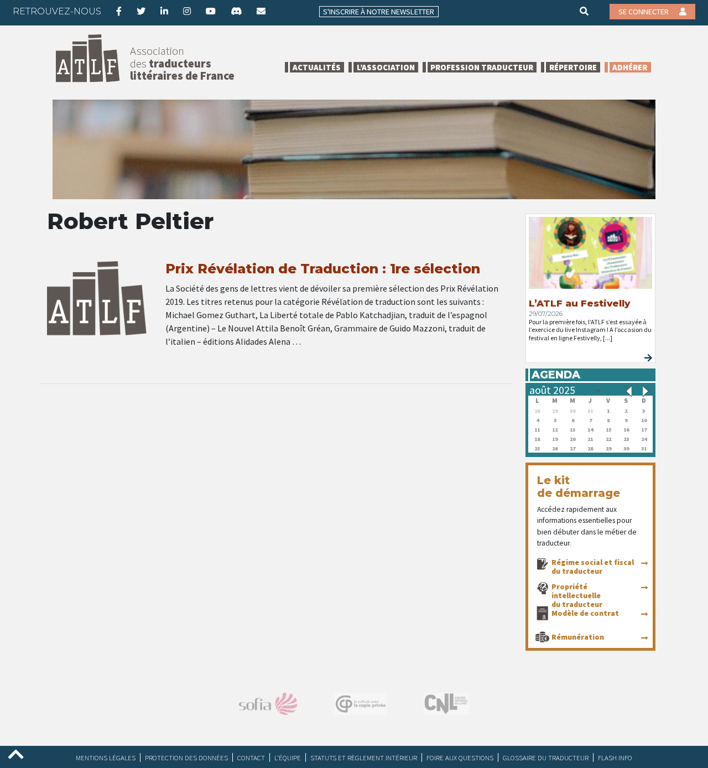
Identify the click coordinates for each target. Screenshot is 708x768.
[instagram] (187, 11)
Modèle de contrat (585, 613)
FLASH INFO (615, 757)
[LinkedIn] (164, 11)
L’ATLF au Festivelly (579, 303)
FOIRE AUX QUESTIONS (459, 757)
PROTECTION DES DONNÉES (186, 757)
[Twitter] (141, 11)
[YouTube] (211, 11)
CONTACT (251, 757)
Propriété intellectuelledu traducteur (576, 595)
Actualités (317, 67)
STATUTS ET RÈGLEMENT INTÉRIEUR (363, 757)
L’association (386, 67)
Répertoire (573, 67)
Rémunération (577, 637)
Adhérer (629, 67)
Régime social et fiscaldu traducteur (592, 566)
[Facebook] (119, 11)
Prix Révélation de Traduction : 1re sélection (322, 269)
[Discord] (236, 11)
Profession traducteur (481, 67)
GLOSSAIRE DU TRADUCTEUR (546, 757)
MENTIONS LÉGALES (106, 757)
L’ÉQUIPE (287, 757)
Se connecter (644, 12)
